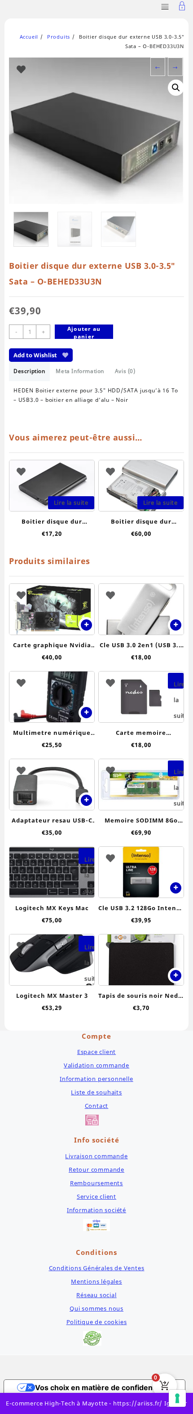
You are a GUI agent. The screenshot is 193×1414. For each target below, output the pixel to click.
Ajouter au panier (84, 332)
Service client (96, 1196)
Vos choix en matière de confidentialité (103, 1387)
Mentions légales (96, 1281)
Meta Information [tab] (80, 371)
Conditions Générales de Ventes (97, 1268)
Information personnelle (96, 1079)
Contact (97, 1106)
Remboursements (96, 1183)
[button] (176, 88)
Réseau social (96, 1295)
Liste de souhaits (96, 1092)
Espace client (96, 1052)
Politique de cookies (96, 1322)
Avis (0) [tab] (125, 371)
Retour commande (96, 1169)
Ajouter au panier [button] (86, 625)
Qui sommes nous (96, 1308)
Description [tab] (29, 371)
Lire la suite (71, 502)
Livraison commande (96, 1156)
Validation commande (96, 1065)
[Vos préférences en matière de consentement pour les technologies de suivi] (177, 1398)
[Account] (182, 7)
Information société (96, 1210)
